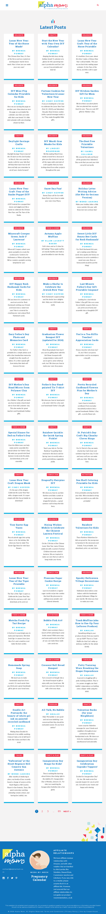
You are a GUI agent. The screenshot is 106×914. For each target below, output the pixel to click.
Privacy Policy (71, 911)
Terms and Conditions (53, 911)
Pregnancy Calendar (39, 878)
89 (59, 811)
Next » (67, 811)
